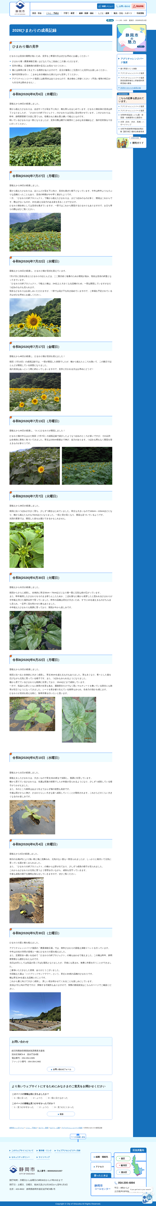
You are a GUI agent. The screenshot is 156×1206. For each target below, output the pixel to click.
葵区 (123, 1158)
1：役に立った (21, 1098)
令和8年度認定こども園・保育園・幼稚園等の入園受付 (131, 116)
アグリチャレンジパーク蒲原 (132, 60)
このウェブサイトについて (22, 1150)
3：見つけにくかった (64, 1107)
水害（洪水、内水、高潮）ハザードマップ (132, 123)
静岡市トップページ (16, 1128)
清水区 (124, 1172)
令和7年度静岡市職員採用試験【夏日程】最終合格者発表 (132, 130)
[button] (106, 6)
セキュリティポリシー (21, 1157)
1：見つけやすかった (24, 1107)
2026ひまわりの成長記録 (130, 88)
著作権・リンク (45, 1150)
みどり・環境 (43, 1128)
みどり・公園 (55, 1128)
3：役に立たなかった (58, 1098)
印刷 (111, 20)
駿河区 (124, 1165)
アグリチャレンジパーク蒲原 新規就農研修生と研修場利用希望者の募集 (132, 80)
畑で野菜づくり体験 (128, 69)
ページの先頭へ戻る (78, 1137)
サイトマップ (44, 1157)
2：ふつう (38, 1098)
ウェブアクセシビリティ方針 (69, 1150)
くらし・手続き (31, 1128)
